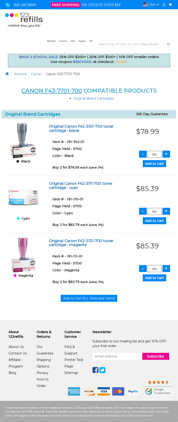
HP (91, 40)
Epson (82, 40)
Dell (72, 40)
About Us (16, 347)
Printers (20, 74)
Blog (12, 373)
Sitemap (71, 373)
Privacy (42, 373)
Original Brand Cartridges (93, 98)
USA (151, 5)
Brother (51, 40)
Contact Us (18, 353)
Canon (63, 40)
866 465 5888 (25, 5)
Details (121, 62)
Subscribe (155, 356)
